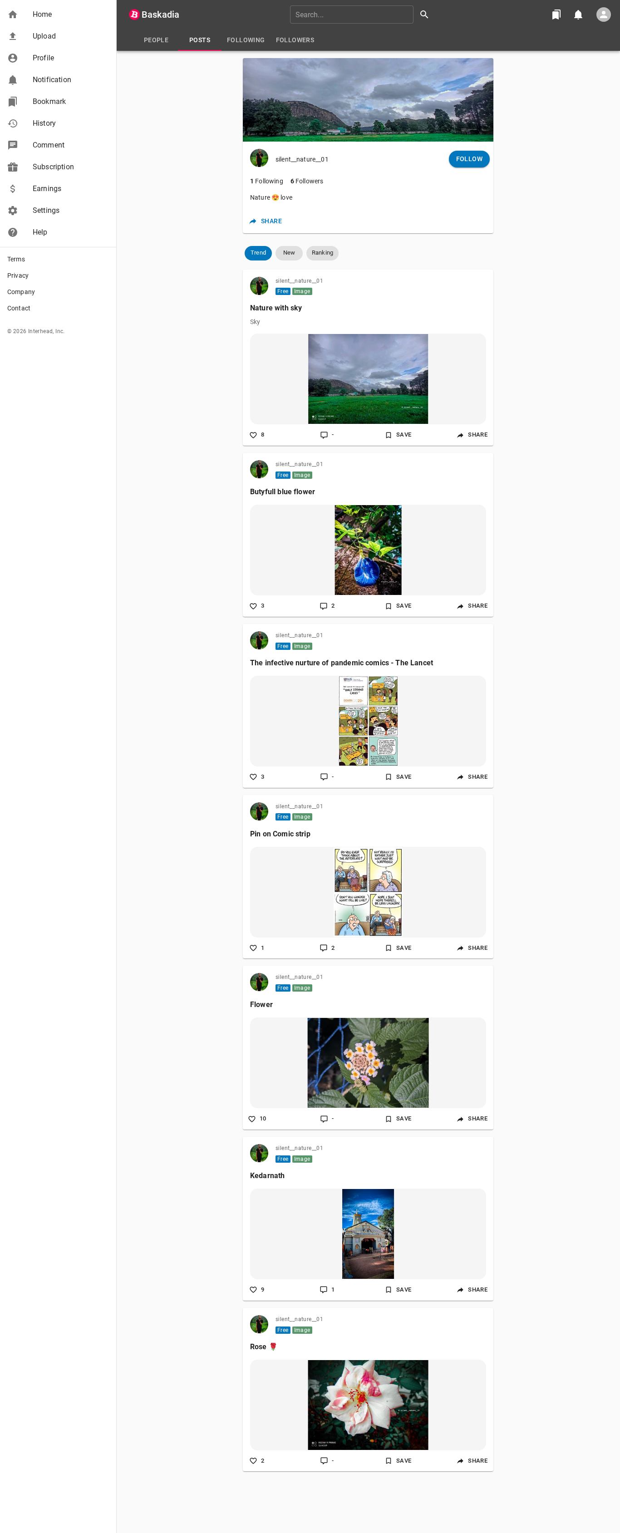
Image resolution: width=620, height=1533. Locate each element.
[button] (58, 14)
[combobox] (362, 14)
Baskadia (160, 14)
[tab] (156, 40)
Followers (307, 181)
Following (266, 181)
